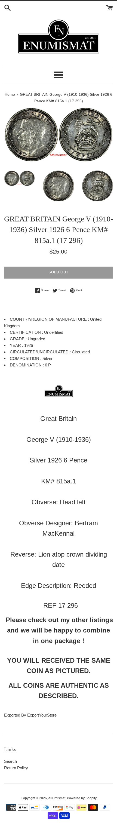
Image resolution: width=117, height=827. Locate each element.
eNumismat (56, 798)
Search (10, 761)
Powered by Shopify (82, 798)
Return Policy (16, 768)
